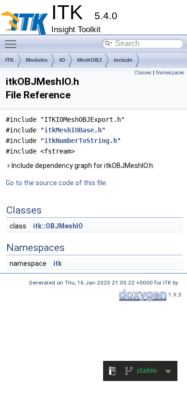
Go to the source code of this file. (56, 183)
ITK (9, 60)
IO (62, 60)
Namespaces (170, 73)
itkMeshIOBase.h (73, 130)
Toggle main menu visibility (12, 43)
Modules (36, 60)
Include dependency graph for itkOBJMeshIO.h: (82, 165)
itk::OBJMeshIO (58, 226)
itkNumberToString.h (80, 140)
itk (57, 263)
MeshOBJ (89, 60)
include (123, 60)
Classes (143, 73)
